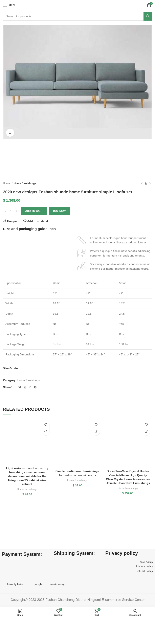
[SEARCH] (147, 16)
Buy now (59, 211)
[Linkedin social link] (30, 387)
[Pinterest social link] (25, 387)
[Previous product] (142, 183)
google (38, 584)
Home (7, 183)
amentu (139, 255)
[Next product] (150, 183)
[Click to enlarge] (10, 133)
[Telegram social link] (35, 387)
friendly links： (16, 584)
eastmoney (57, 584)
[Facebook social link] (15, 387)
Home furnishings (25, 183)
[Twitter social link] (19, 387)
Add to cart (34, 211)
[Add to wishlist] (45, 424)
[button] (45, 431)
